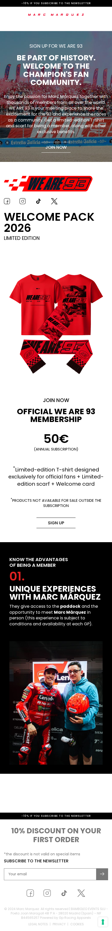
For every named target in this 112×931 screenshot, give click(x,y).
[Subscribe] (102, 897)
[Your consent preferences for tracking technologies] (103, 922)
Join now (56, 147)
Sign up (56, 523)
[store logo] (56, 15)
